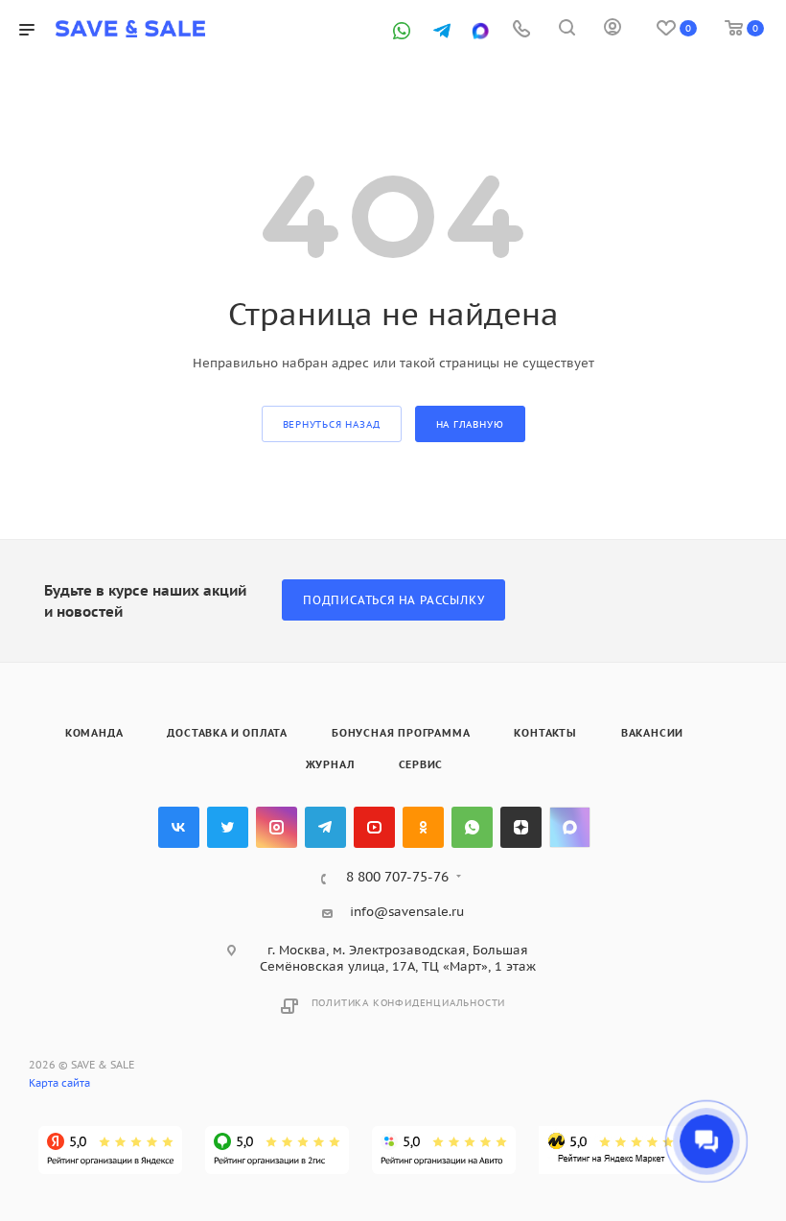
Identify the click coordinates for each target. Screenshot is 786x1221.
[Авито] (444, 1150)
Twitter (227, 827)
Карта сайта (59, 1083)
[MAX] (480, 30)
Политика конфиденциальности (409, 1003)
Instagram (276, 827)
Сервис (421, 764)
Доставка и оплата (227, 733)
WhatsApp (472, 827)
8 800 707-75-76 (397, 877)
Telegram (325, 827)
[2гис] (277, 1150)
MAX (569, 827)
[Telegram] (442, 30)
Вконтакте (178, 827)
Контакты (545, 733)
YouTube (374, 827)
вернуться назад (332, 424)
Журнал (330, 764)
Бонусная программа (401, 733)
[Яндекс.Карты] (110, 1150)
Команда (94, 733)
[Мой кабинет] (612, 30)
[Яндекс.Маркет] (610, 1150)
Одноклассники (423, 827)
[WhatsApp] (401, 30)
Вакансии (652, 733)
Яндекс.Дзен (521, 827)
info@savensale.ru (407, 912)
